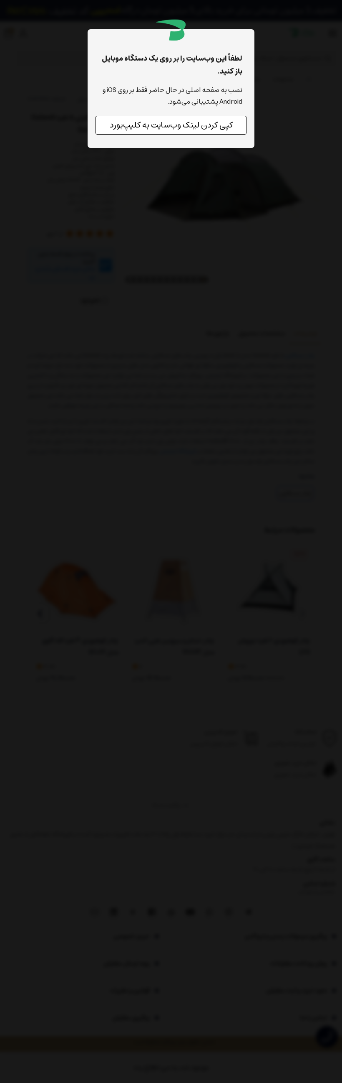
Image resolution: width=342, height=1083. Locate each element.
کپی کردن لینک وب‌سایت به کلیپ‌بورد (171, 125)
